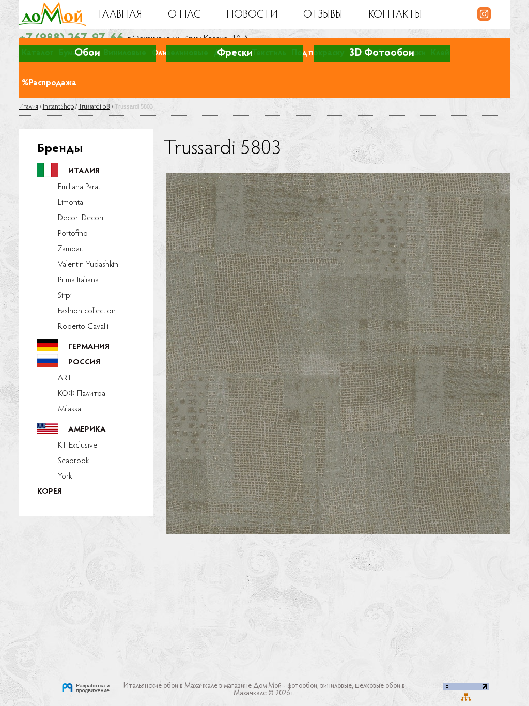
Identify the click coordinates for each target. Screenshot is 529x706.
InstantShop (58, 106)
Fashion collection (87, 311)
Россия (84, 362)
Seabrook (73, 461)
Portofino (73, 233)
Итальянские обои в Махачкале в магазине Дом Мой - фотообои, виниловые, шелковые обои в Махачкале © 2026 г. (264, 690)
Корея (49, 492)
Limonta (70, 202)
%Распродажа (49, 83)
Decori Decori (80, 218)
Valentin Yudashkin (88, 264)
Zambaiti (71, 249)
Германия (89, 347)
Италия (28, 106)
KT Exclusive (77, 445)
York (65, 476)
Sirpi (65, 295)
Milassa (69, 409)
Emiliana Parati (80, 187)
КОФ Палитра (81, 394)
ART (65, 378)
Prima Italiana (78, 280)
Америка (87, 430)
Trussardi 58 (94, 106)
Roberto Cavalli (83, 327)
